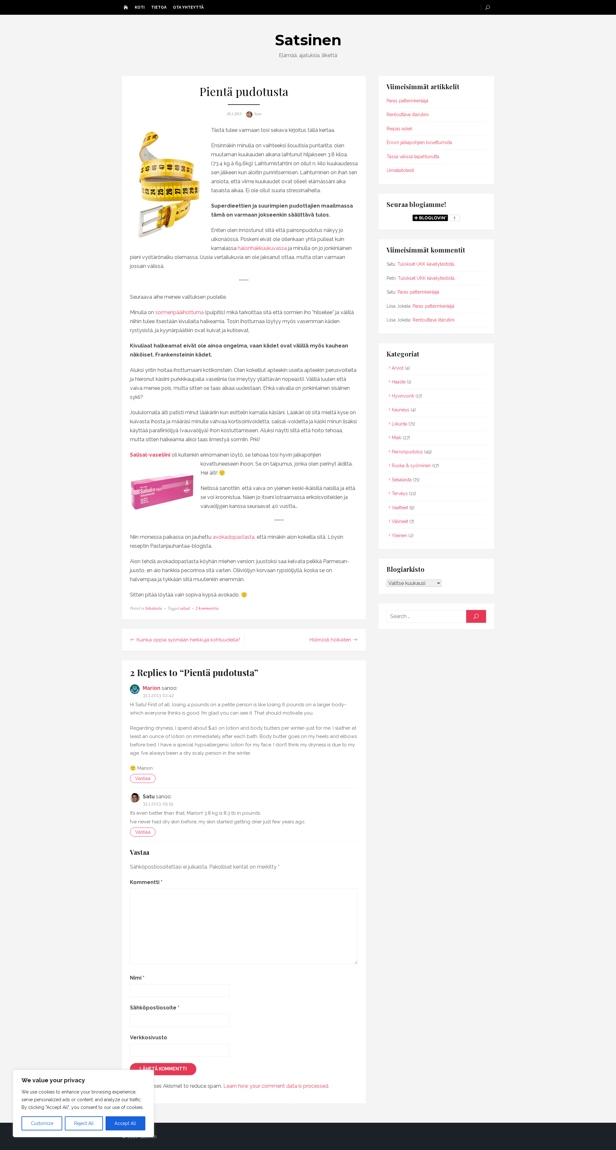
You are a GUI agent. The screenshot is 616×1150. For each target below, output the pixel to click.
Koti (140, 7)
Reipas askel (399, 128)
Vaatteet (400, 507)
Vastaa (142, 778)
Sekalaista (153, 608)
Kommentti (146, 882)
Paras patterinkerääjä (407, 100)
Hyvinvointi (403, 396)
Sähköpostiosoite (154, 1008)
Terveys (400, 493)
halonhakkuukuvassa (263, 248)
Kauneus (400, 409)
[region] (83, 1103)
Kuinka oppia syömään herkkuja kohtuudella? (188, 640)
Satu (257, 114)
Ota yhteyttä (188, 7)
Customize (42, 1123)
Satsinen (308, 40)
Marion (151, 688)
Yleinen (399, 535)
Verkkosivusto (148, 1037)
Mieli (396, 437)
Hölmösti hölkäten (330, 640)
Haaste (399, 381)
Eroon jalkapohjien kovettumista (419, 142)
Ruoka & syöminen (411, 465)
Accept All (125, 1123)
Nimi (137, 978)
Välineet (400, 521)
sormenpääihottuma (179, 312)
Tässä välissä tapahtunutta (413, 156)
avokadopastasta (233, 537)
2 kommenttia (206, 608)
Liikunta (399, 423)
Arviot (398, 368)
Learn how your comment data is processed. (276, 1086)
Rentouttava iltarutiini (408, 114)
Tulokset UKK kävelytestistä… (427, 264)
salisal (185, 608)
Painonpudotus (407, 451)
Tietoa (159, 7)
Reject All (84, 1123)
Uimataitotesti (400, 170)
